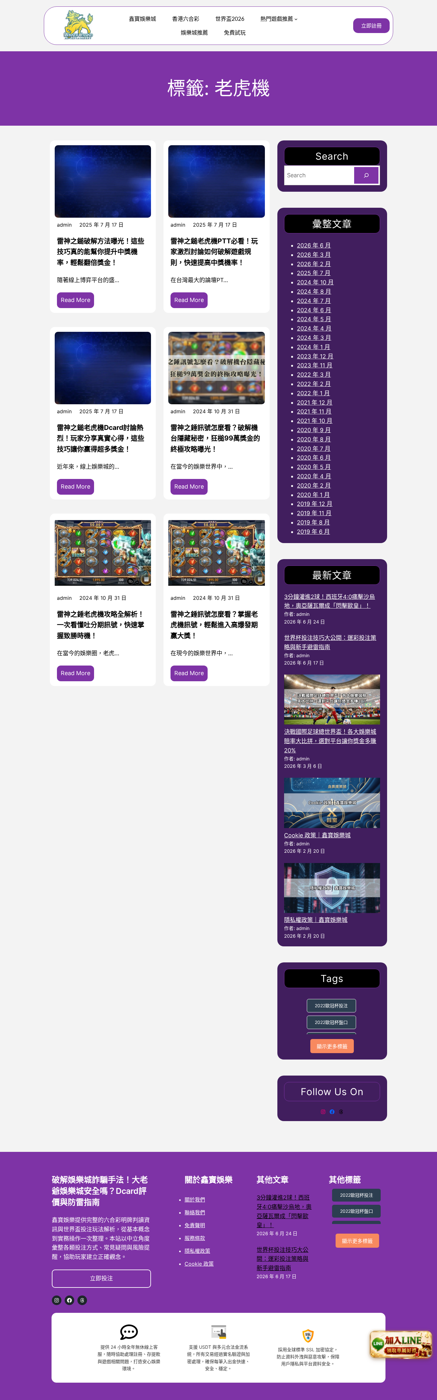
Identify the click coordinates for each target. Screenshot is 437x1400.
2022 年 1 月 (313, 393)
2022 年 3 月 (314, 374)
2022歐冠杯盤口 (331, 1022)
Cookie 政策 (199, 1264)
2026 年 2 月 (314, 264)
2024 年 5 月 (314, 319)
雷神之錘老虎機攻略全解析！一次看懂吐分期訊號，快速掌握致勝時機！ (100, 625)
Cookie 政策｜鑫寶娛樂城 (317, 835)
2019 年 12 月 (314, 503)
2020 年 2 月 (314, 485)
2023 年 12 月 (315, 356)
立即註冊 (371, 25)
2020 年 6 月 (314, 457)
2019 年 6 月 (313, 531)
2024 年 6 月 (314, 310)
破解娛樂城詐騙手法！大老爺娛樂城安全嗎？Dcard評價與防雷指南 (100, 1191)
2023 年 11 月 (314, 365)
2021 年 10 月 (314, 420)
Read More (77, 302)
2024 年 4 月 (314, 328)
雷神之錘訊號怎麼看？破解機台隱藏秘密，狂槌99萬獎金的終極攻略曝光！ (215, 438)
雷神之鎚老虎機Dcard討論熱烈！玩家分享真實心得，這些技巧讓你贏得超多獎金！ (100, 438)
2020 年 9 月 (314, 430)
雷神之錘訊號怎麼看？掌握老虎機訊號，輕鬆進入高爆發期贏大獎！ (214, 625)
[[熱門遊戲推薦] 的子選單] (296, 18)
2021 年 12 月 (314, 402)
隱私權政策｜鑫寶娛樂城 (315, 920)
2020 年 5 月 (314, 467)
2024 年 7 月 (314, 301)
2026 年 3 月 (314, 254)
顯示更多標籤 (332, 1046)
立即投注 (101, 1278)
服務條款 (195, 1238)
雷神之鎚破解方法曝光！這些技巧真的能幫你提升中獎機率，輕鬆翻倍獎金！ (100, 251)
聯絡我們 (195, 1212)
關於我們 (195, 1199)
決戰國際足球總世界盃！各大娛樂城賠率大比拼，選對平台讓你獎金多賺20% (330, 741)
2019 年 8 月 (313, 522)
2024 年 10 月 (315, 282)
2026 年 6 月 (314, 245)
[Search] (366, 175)
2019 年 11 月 (314, 513)
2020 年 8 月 (314, 439)
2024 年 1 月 (313, 347)
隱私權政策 (197, 1251)
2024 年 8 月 (314, 291)
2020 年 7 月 (313, 448)
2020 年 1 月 (313, 494)
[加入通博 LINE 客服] (400, 1346)
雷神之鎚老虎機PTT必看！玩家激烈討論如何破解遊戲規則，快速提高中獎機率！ (214, 251)
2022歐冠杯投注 (331, 1005)
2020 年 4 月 (314, 476)
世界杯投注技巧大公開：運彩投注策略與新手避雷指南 (282, 1259)
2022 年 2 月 (314, 384)
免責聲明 (195, 1225)
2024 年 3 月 (314, 337)
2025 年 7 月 (313, 273)
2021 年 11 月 (314, 411)
